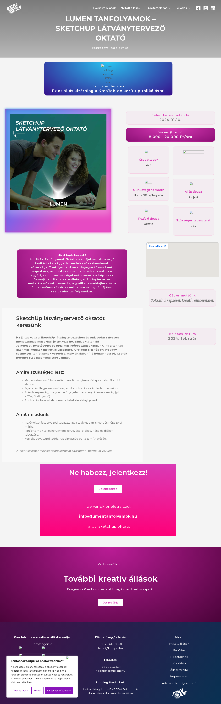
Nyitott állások (179, 643)
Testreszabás (20, 690)
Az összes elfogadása (59, 690)
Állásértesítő (179, 670)
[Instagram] (205, 8)
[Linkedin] (212, 8)
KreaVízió (179, 663)
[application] (169, 8)
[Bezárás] (71, 658)
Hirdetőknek (179, 656)
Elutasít (37, 690)
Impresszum (179, 676)
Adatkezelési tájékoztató (179, 683)
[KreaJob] (14, 8)
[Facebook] (198, 8)
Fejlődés (179, 650)
